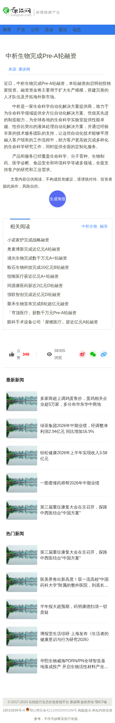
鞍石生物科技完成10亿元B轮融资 (38, 267)
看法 (63, 29)
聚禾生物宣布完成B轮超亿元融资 (38, 303)
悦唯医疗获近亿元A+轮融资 (33, 276)
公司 (35, 29)
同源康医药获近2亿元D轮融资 (35, 285)
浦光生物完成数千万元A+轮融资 (37, 258)
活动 (49, 29)
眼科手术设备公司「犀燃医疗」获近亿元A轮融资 (52, 321)
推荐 (7, 29)
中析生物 (89, 226)
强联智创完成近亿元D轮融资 (34, 294)
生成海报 (57, 199)
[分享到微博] (82, 354)
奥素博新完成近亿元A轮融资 (33, 249)
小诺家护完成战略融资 (28, 239)
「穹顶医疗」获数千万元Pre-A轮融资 (41, 312)
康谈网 (57, 12)
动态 (77, 29)
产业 (21, 29)
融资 (104, 226)
